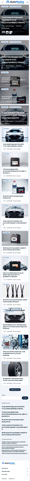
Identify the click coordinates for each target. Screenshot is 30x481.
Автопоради (5, 6)
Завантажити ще (15, 389)
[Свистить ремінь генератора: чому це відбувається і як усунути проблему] (15, 342)
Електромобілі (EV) (16, 309)
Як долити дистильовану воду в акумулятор (13, 421)
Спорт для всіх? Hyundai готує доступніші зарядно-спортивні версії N (15, 427)
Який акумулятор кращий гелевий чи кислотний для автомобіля (14, 434)
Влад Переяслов (5, 450)
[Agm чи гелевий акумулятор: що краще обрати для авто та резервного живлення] (15, 263)
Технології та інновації (15, 42)
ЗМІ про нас (11, 478)
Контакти (4, 478)
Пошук (3, 395)
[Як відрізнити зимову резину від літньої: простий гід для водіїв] (15, 369)
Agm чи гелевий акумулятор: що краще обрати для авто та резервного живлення (14, 451)
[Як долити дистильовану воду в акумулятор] (15, 95)
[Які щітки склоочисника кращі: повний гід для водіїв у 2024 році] (15, 290)
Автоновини (5, 42)
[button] (2, 2)
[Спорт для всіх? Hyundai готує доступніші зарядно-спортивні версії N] (15, 115)
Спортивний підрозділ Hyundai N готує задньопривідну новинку (13, 408)
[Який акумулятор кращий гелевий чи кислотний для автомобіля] (15, 238)
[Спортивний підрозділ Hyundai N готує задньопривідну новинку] (15, 55)
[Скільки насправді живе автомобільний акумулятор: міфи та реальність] (15, 20)
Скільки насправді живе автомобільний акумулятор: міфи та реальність (14, 414)
